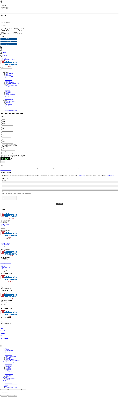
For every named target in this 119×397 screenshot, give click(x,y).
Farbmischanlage (8, 87)
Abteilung (3, 148)
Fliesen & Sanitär (8, 77)
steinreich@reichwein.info (5, 263)
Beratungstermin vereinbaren (11, 106)
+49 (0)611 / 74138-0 (4, 224)
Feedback (5, 386)
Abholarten (7, 90)
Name (3, 123)
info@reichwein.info (4, 59)
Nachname (4, 184)
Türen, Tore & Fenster (9, 82)
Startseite (5, 71)
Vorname (3, 121)
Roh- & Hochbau (8, 80)
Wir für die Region (9, 99)
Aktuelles (5, 377)
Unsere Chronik (8, 97)
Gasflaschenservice (9, 89)
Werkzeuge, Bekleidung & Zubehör (12, 83)
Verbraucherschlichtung (5, 267)
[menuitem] (3, 52)
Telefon (2, 139)
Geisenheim (8, 41)
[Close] (0, 346)
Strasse (2, 128)
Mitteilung (3, 151)
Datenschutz (2, 266)
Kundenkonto (8, 92)
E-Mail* (3, 187)
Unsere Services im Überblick (11, 85)
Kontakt (4, 380)
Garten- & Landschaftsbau (10, 78)
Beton (6, 74)
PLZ (2, 130)
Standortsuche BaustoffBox (10, 101)
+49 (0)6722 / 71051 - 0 (5, 243)
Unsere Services (6, 361)
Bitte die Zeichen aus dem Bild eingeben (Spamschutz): (11, 156)
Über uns (5, 372)
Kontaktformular (8, 105)
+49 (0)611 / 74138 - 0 (13, 59)
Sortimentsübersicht (9, 73)
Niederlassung (4, 146)
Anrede (2, 118)
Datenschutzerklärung (110, 175)
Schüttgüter (7, 81)
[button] (0, 69)
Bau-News (7, 102)
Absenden (3, 161)
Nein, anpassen (11, 389)
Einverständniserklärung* (7, 191)
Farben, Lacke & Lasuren (10, 76)
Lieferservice (8, 91)
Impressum (2, 265)
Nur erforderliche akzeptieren (20, 389)
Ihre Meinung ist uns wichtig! (11, 110)
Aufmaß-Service (8, 86)
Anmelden (60, 203)
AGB (1, 268)
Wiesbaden (8, 38)
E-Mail (3, 141)
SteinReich (8, 44)
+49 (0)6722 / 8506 (4, 261)
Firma (2, 126)
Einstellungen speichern (12, 395)
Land (2, 135)
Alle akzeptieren (4, 389)
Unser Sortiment (6, 349)
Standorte (7, 108)
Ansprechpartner (8, 104)
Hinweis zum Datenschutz (5, 170)
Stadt (2, 133)
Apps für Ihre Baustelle (10, 94)
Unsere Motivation (9, 96)
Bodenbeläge (8, 75)
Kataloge (7, 93)
